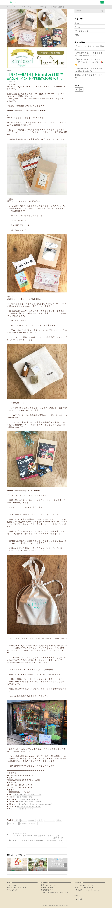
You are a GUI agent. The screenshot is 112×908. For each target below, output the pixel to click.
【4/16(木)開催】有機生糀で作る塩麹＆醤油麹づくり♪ (88, 54)
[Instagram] (81, 89)
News (9, 71)
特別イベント (13, 823)
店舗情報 (51, 892)
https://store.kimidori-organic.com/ (35, 804)
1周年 (17, 820)
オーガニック (49, 820)
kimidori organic (92, 890)
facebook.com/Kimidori (30, 802)
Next (65, 865)
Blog (77, 23)
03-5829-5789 (86, 885)
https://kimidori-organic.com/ (27, 794)
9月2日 (23, 820)
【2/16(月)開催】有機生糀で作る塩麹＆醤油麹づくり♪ (88, 70)
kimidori (31, 820)
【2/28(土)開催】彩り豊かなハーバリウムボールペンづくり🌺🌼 (89, 62)
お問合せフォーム (88, 887)
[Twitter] (77, 89)
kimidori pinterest (26, 809)
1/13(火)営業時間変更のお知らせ (88, 76)
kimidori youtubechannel (29, 806)
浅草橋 (58, 820)
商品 (77, 35)
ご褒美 (39, 820)
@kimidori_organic (29, 799)
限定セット (33, 823)
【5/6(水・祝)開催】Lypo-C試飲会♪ (89, 47)
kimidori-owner (23, 82)
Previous (9, 865)
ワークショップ (82, 31)
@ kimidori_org (24, 797)
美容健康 (23, 823)
